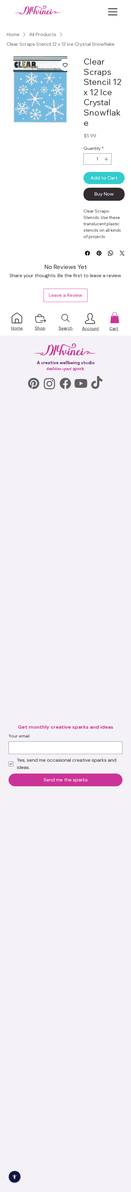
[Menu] (113, 11)
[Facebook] (65, 383)
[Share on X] (122, 253)
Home (17, 328)
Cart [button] (113, 328)
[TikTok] (96, 383)
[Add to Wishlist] (65, 65)
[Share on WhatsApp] (110, 253)
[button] (114, 317)
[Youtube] (80, 383)
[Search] (65, 318)
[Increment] (107, 159)
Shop (40, 328)
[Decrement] (88, 159)
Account (90, 328)
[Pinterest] (33, 383)
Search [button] (65, 328)
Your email (19, 736)
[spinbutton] (97, 159)
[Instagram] (49, 383)
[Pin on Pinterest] (99, 253)
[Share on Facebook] (87, 253)
